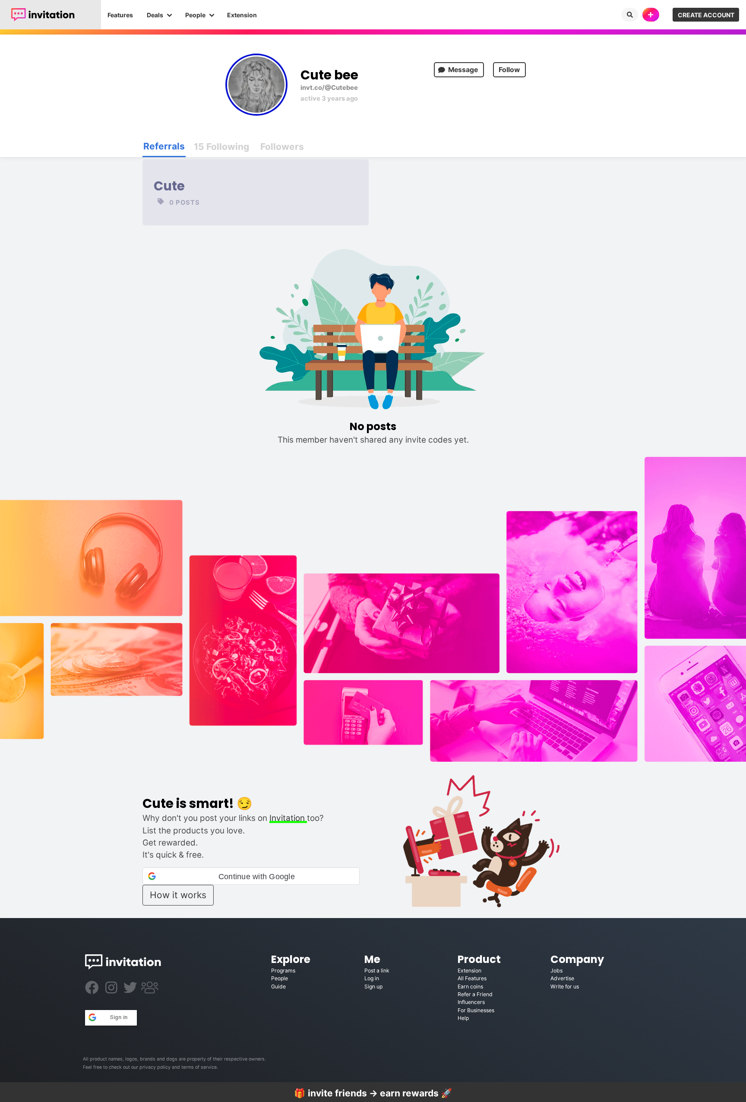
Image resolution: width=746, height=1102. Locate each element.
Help (463, 1018)
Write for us (564, 986)
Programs (283, 970)
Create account (706, 15)
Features (120, 15)
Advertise (562, 978)
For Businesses (476, 1010)
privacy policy (155, 1067)
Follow (509, 70)
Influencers (471, 1002)
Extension (242, 15)
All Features (472, 978)
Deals (155, 15)
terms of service (199, 1067)
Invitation (288, 818)
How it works (178, 895)
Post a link (376, 970)
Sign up (373, 986)
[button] (250, 876)
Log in (371, 978)
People (195, 15)
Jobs (556, 970)
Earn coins (470, 986)
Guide (278, 986)
